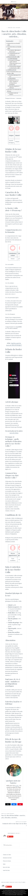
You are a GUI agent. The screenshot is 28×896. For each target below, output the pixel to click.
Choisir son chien (7, 854)
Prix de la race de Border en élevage (14, 90)
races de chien (14, 433)
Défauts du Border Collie (13, 56)
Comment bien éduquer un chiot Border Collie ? (15, 67)
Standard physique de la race (15, 76)
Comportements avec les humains (14, 54)
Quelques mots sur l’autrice (13, 93)
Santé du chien (6, 870)
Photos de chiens (7, 861)
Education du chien (7, 857)
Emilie (17, 785)
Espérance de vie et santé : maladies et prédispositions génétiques (14, 82)
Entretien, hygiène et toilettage (14, 87)
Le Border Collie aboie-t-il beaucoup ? (15, 51)
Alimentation (12, 78)
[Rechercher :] (11, 845)
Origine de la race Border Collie (13, 44)
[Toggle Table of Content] (19, 41)
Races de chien (14, 27)
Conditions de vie (11, 69)
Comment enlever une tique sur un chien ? (14, 824)
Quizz (4, 864)
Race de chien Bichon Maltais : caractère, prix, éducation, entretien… (13, 816)
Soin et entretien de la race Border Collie (14, 72)
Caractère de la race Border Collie (14, 47)
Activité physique (13, 58)
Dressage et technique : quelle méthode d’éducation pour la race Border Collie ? (15, 62)
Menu (15, 1)
